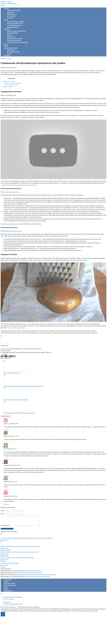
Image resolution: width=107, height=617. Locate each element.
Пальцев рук (10, 12)
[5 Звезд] (31, 352)
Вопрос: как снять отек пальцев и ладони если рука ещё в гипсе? (20, 552)
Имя (2, 510)
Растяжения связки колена (15, 23)
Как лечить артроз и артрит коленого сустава (29, 572)
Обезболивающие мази (10, 85)
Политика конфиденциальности (13, 604)
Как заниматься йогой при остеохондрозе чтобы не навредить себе (36, 574)
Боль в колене (11, 16)
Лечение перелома (12, 33)
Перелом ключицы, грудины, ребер (17, 42)
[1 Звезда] (4, 352)
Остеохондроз (11, 50)
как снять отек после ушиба (16, 328)
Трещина (9, 35)
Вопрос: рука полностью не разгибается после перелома (17, 557)
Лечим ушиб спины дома (33, 570)
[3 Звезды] (17, 352)
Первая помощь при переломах (16, 31)
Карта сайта (7, 602)
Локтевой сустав (12, 14)
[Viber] (12, 356)
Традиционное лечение (8, 81)
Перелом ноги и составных (15, 38)
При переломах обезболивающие (11, 224)
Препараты (7, 55)
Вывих (6, 44)
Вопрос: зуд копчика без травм (10, 563)
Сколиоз (9, 53)
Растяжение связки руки (14, 25)
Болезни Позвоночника (11, 48)
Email (2, 513)
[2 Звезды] (10, 352)
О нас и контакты (9, 599)
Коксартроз (10, 18)
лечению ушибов (20, 98)
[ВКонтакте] (2, 356)
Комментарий (5, 525)
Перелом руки (11, 36)
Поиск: (3, 5)
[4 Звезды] (24, 352)
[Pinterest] (10, 356)
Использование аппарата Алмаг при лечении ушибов (19, 413)
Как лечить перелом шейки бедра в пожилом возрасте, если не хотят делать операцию (26, 538)
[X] (6, 356)
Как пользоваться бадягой (11, 373)
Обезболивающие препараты (12, 83)
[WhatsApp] (15, 356)
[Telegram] (8, 356)
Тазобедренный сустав (13, 10)
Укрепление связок (12, 27)
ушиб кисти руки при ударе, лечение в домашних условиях (19, 185)
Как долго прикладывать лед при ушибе (16, 399)
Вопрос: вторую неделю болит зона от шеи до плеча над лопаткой (20, 546)
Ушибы (6, 46)
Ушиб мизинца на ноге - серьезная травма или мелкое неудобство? (24, 386)
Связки (6, 19)
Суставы (6, 8)
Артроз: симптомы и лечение (15, 21)
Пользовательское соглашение (13, 597)
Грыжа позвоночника (13, 51)
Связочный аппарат (9, 583)
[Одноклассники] (4, 356)
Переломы (7, 29)
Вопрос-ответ (5, 540)
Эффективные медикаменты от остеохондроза (36, 576)
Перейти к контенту (6, 1)
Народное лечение (7, 86)
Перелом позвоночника (14, 40)
